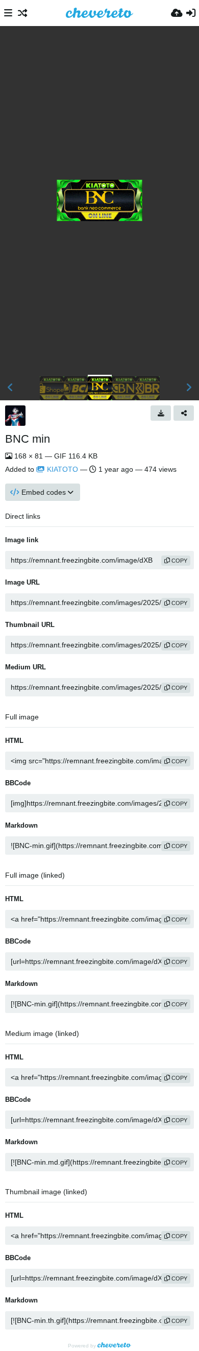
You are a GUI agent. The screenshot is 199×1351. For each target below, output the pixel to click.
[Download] (161, 413)
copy (178, 561)
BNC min (27, 438)
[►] (189, 387)
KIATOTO (62, 469)
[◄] (10, 387)
